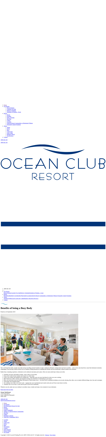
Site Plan (9, 119)
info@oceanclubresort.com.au (8, 400)
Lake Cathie (10, 133)
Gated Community (8, 410)
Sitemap (47, 435)
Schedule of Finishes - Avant (14, 112)
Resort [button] (5, 294)
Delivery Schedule (11, 110)
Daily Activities (10, 117)
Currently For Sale (11, 109)
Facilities (9, 116)
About (5, 126)
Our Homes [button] (6, 291)
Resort (5, 113)
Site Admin (52, 435)
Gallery (8, 120)
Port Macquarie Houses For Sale (12, 406)
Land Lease (10, 131)
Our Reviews (10, 135)
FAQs (8, 128)
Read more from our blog (7, 389)
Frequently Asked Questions (14, 124)
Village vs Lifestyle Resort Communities (14, 411)
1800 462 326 (4, 140)
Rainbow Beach (11, 134)
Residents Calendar (8, 415)
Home (5, 105)
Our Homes (6, 106)
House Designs (10, 107)
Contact (6, 137)
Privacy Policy (7, 431)
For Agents (6, 432)
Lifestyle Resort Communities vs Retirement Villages (20, 123)
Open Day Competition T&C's (11, 417)
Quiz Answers (7, 429)
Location (9, 121)
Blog (8, 130)
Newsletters (6, 426)
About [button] (5, 297)
